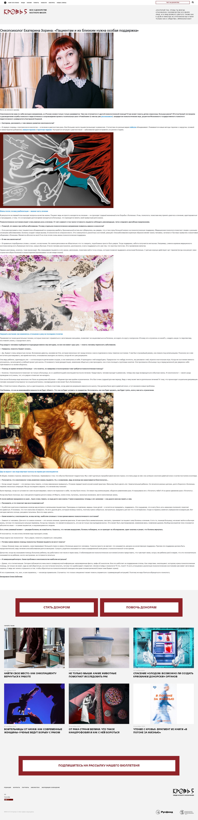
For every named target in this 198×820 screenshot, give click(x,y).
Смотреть (52, 2)
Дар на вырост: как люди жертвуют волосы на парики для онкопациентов (29, 471)
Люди (23, 2)
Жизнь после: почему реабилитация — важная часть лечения (24, 211)
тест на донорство (172, 2)
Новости (44, 2)
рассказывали (106, 116)
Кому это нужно (13, 2)
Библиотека (35, 787)
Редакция (7, 787)
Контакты (16, 787)
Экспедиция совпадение (51, 787)
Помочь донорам (141, 607)
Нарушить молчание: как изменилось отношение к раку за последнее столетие (31, 333)
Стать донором (57, 607)
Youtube (7, 797)
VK (5, 794)
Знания (29, 2)
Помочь (36, 2)
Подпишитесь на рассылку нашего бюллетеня (99, 765)
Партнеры (25, 787)
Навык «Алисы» (61, 2)
